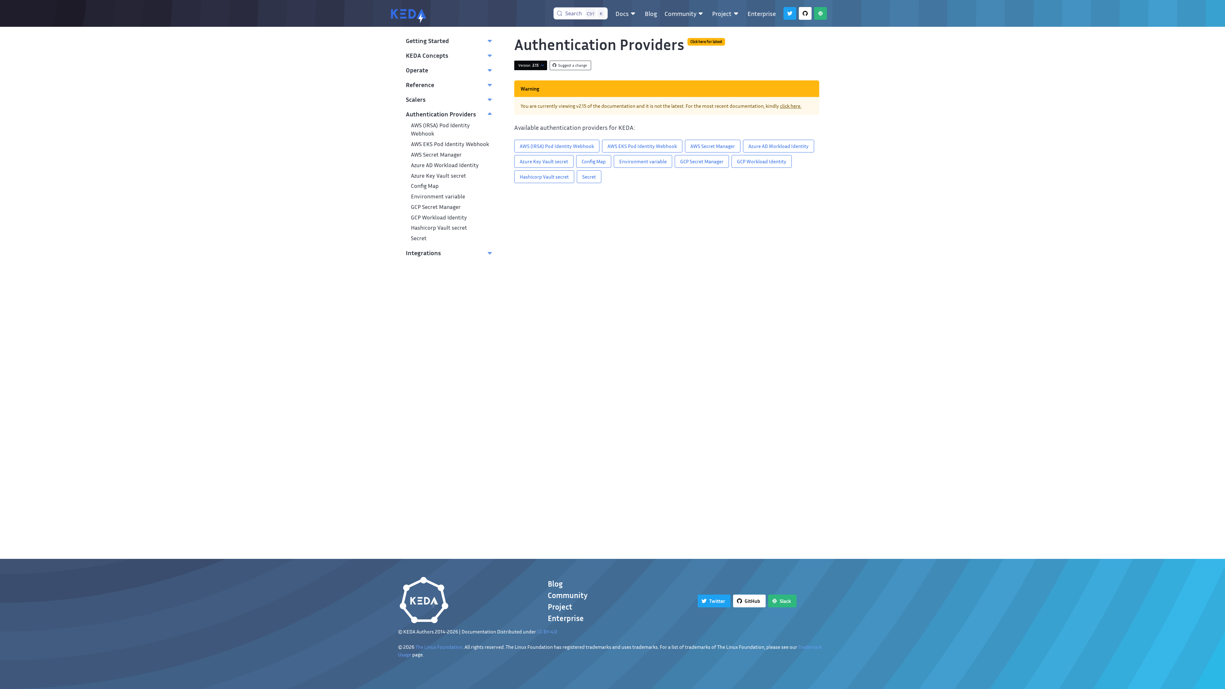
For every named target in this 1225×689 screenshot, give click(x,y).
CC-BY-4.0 (547, 631)
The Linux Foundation (439, 647)
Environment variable (438, 196)
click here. (790, 106)
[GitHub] (805, 13)
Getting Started (427, 40)
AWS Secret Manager (436, 154)
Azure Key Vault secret (438, 175)
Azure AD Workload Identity (445, 165)
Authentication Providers (441, 114)
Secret (419, 238)
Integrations (423, 252)
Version (528, 65)
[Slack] (820, 13)
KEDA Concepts (427, 55)
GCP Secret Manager (436, 207)
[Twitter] (789, 13)
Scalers (416, 99)
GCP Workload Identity (439, 217)
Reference (420, 84)
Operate (417, 70)
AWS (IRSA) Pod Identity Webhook (557, 146)
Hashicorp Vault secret (439, 227)
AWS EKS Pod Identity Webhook (450, 144)
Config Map (425, 185)
